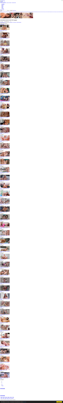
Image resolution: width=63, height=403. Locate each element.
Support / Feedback (9, 2)
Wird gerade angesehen (3, 22)
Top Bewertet (14, 22)
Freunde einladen (4, 2)
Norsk (10, 398)
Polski (3, 397)
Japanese (6, 397)
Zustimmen (59, 401)
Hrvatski (5, 398)
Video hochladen (2, 24)
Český (1, 398)
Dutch (13, 397)
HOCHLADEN (2, 9)
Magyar (11, 397)
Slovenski (12, 398)
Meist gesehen (11, 22)
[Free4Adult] (2, 0)
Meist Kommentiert (19, 22)
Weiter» (3, 385)
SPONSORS (2, 388)
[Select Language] (31, 1)
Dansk (3, 398)
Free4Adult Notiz (14, 2)
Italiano (8, 398)
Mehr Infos (24, 401)
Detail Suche (14, 10)
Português (8, 397)
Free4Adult (8, 399)
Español (1, 397)
